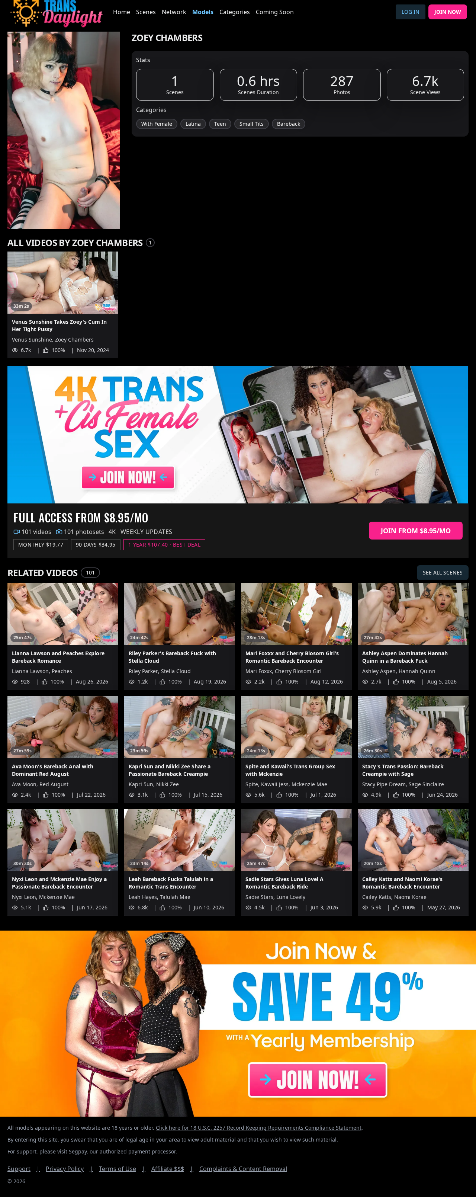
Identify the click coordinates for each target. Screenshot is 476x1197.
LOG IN (410, 11)
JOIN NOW (447, 11)
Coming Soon (275, 12)
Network (174, 12)
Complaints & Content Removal (243, 1169)
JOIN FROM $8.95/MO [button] (416, 530)
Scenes (146, 12)
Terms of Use (122, 1169)
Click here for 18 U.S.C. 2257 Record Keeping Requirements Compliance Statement (258, 1127)
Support (23, 1169)
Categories (234, 12)
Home (121, 12)
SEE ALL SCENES (443, 572)
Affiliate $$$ (172, 1169)
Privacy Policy (69, 1169)
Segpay (78, 1151)
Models (202, 12)
